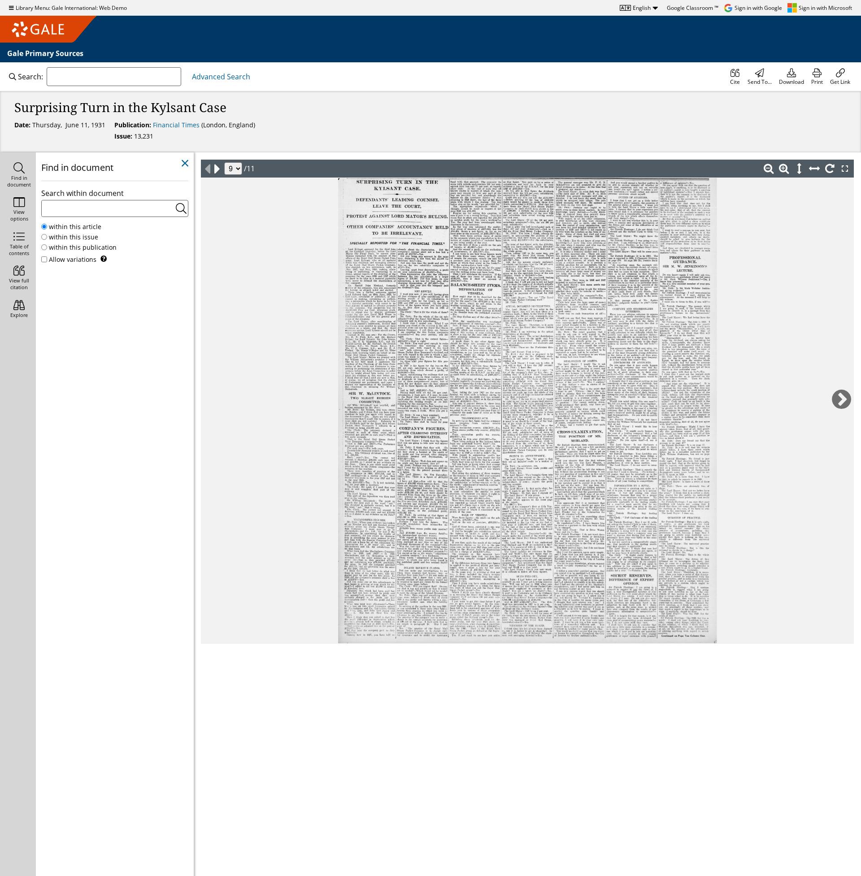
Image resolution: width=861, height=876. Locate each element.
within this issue (73, 237)
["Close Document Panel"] (185, 163)
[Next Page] (217, 168)
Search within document (82, 193)
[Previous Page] (207, 168)
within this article (75, 226)
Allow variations (72, 259)
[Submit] (181, 208)
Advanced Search (221, 77)
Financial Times (177, 125)
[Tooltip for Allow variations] (103, 258)
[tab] (18, 175)
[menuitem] (735, 76)
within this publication (83, 247)
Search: (30, 77)
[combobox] (114, 76)
